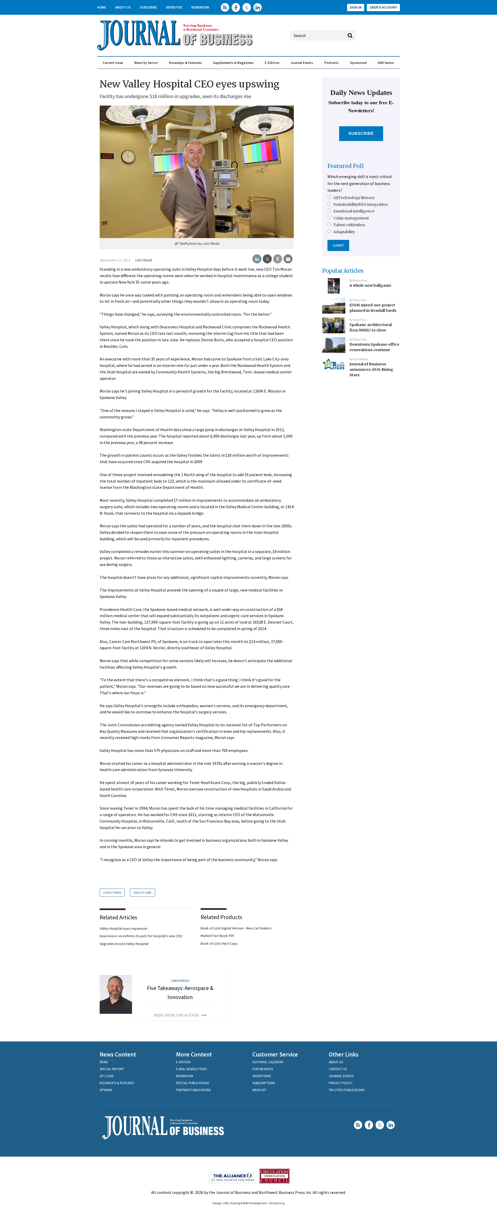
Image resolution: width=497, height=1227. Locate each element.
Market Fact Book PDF (218, 935)
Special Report (112, 1069)
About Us (123, 7)
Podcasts (331, 63)
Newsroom (200, 7)
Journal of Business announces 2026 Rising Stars (371, 369)
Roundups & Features (185, 63)
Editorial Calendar (267, 1062)
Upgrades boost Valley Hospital (124, 943)
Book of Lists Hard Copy (219, 943)
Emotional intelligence (353, 211)
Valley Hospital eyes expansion (123, 928)
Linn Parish (143, 260)
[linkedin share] (256, 259)
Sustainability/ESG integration (360, 204)
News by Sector (146, 63)
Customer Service (275, 1054)
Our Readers (262, 1069)
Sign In (356, 7)
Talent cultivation (349, 225)
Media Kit (259, 1090)
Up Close (107, 1076)
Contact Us (338, 1069)
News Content (118, 1054)
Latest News (112, 893)
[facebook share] (277, 259)
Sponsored (358, 63)
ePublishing (276, 1203)
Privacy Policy (341, 1083)
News (104, 1062)
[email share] (288, 259)
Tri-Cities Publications (346, 1090)
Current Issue (113, 63)
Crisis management (351, 218)
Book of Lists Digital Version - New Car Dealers (236, 928)
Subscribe (148, 7)
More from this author (176, 1015)
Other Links (344, 1054)
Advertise (174, 7)
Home (101, 7)
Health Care (142, 893)
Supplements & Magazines (233, 63)
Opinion (106, 1090)
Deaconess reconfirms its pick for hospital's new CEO (141, 936)
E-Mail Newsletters (191, 1069)
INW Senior (386, 63)
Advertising (261, 1076)
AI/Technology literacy (354, 197)
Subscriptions (263, 1083)
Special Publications (192, 1083)
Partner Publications (193, 1090)
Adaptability (344, 232)
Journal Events (301, 63)
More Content (194, 1054)
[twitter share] (267, 259)
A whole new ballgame (370, 285)
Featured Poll (345, 165)
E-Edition (272, 63)
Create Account (383, 7)
